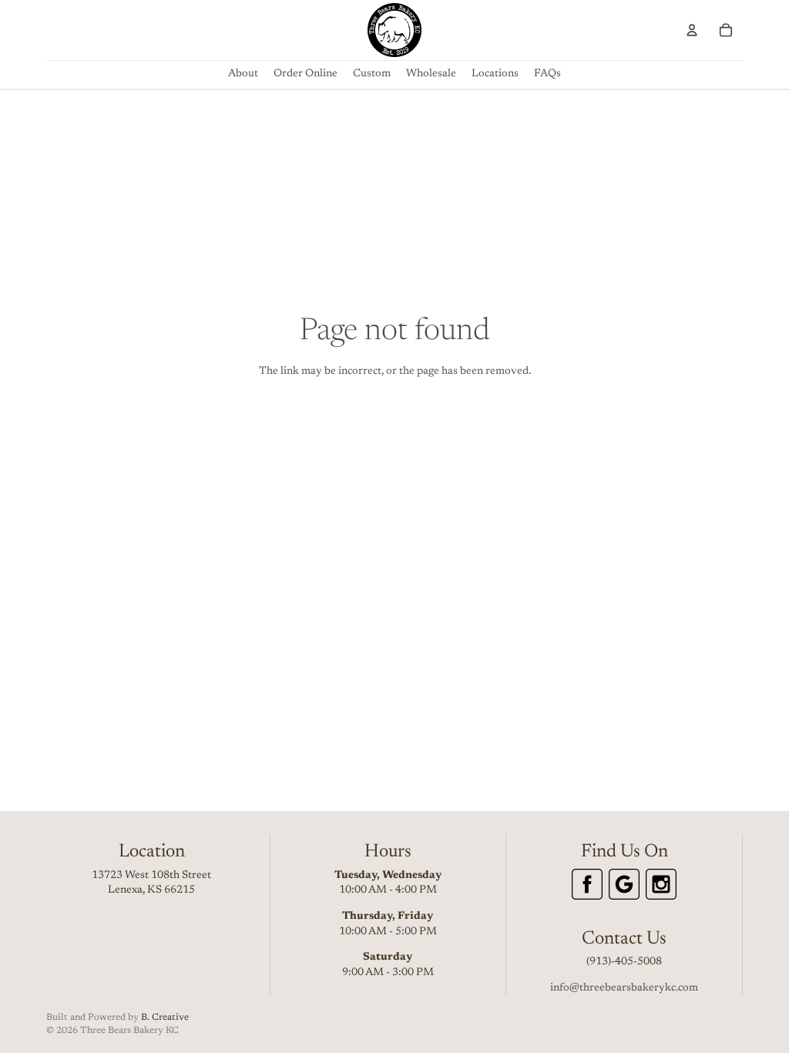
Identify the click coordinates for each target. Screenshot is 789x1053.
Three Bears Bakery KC (129, 1030)
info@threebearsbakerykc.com (624, 988)
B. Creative (165, 1017)
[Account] (692, 30)
